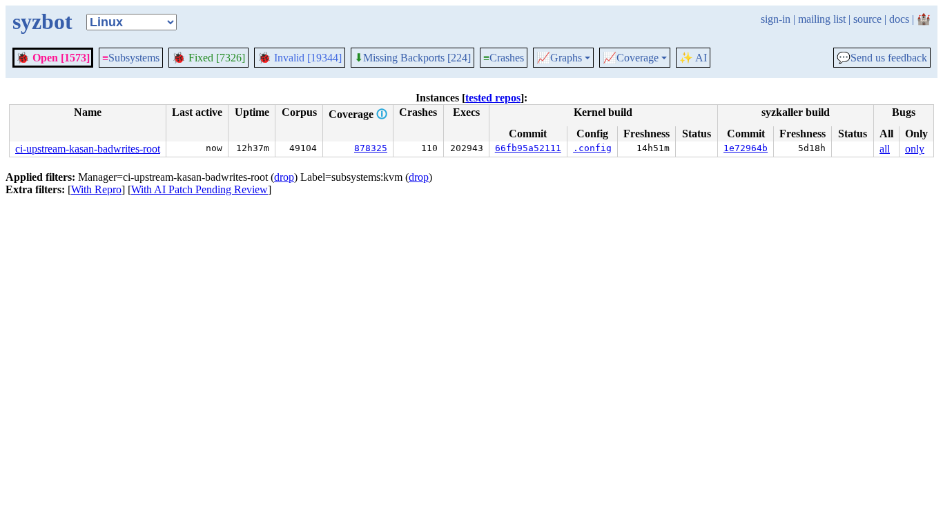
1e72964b (745, 148)
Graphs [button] (559, 58)
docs (899, 19)
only (914, 149)
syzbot (42, 21)
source (867, 19)
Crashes (503, 57)
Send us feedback (882, 58)
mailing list (822, 19)
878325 (370, 148)
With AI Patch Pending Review (199, 189)
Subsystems (130, 57)
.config (592, 148)
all (884, 149)
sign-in (775, 19)
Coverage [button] (631, 58)
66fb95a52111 (528, 148)
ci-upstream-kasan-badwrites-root (87, 149)
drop (284, 177)
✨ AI (693, 57)
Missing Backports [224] (412, 58)
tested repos (493, 98)
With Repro (96, 189)
